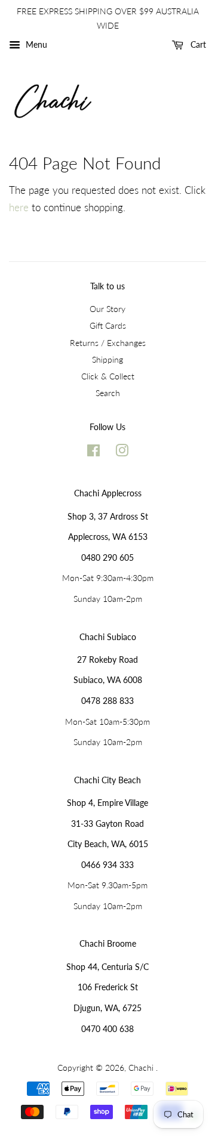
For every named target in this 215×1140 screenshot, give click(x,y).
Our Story (107, 309)
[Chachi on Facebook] (93, 452)
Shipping (107, 359)
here (19, 207)
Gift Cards (108, 325)
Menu (35, 44)
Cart (197, 44)
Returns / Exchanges (108, 343)
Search (108, 393)
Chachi (142, 1067)
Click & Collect (107, 376)
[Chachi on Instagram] (121, 452)
